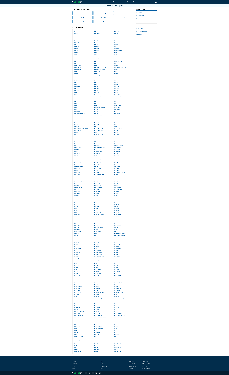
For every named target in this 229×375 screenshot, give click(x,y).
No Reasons (76, 88)
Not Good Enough (77, 265)
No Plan (75, 84)
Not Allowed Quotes (118, 244)
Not (125, 17)
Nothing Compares (98, 315)
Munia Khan (131, 368)
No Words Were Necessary (99, 107)
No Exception (96, 48)
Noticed (115, 328)
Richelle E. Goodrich (146, 361)
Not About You (97, 242)
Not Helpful (96, 267)
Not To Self (96, 296)
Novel (82, 13)
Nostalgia (103, 17)
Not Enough (76, 256)
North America (97, 223)
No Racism (96, 86)
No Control (116, 42)
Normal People (77, 214)
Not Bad (95, 248)
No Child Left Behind (78, 37)
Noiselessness (97, 139)
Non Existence (77, 157)
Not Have (76, 267)
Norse (115, 219)
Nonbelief (116, 174)
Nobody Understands (98, 130)
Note (115, 305)
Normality (96, 216)
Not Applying (96, 246)
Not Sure (96, 290)
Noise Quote (116, 138)
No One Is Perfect (117, 77)
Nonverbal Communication (79, 197)
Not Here (116, 267)
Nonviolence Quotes (98, 198)
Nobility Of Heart (117, 118)
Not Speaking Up (97, 288)
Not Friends (76, 263)
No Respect (116, 88)
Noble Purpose (77, 122)
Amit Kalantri (139, 12)
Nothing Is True (97, 320)
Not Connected (117, 252)
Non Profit (96, 166)
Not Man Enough (97, 273)
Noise (75, 138)
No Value (76, 103)
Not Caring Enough (78, 252)
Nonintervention (97, 189)
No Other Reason (77, 80)
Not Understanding (98, 298)
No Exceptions (117, 48)
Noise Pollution (97, 138)
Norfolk (75, 210)
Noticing (75, 330)
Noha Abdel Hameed (98, 134)
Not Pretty (76, 280)
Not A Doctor (116, 240)
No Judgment (117, 59)
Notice (75, 328)
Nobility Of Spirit (77, 120)
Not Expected (97, 258)
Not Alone (76, 246)
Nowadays (116, 349)
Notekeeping (96, 309)
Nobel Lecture (77, 115)
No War (75, 105)
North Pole (116, 227)
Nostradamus (77, 239)
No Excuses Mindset (118, 50)
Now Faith (96, 347)
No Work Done (117, 107)
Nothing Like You (117, 322)
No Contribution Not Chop (99, 42)
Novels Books (97, 343)
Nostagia (76, 235)
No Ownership (97, 80)
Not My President (117, 275)
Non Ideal (96, 160)
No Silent (76, 94)
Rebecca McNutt (139, 25)
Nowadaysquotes (77, 351)
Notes (115, 309)
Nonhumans (76, 189)
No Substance (117, 94)
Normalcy (76, 216)
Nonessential (97, 183)
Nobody (115, 126)
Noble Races (116, 122)
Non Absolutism (77, 147)
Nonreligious (96, 193)
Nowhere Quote (117, 351)
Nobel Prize (116, 115)
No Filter (75, 54)
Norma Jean (116, 210)
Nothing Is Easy (77, 319)
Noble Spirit (76, 124)
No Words (76, 107)
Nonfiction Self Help (78, 187)
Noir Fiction (96, 136)
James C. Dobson (140, 28)
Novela (95, 340)
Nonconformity (97, 179)
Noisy (115, 139)
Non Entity (96, 155)
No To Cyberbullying (118, 99)
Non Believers (117, 149)
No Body (96, 35)
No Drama (116, 44)
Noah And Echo (117, 109)
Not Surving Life (77, 292)
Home (106, 1)
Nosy (115, 239)
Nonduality (116, 181)
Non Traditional (97, 172)
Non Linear (116, 164)
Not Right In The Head (118, 282)
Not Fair (115, 258)
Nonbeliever (76, 176)
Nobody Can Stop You (98, 128)
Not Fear (75, 259)
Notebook (76, 309)
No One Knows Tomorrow (99, 78)
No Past (95, 82)
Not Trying (76, 298)
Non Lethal (96, 164)
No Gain (115, 54)
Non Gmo (76, 160)
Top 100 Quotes (103, 366)
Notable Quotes (117, 303)
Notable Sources (77, 305)
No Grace (76, 57)
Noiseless (76, 139)
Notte (115, 332)
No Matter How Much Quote (100, 67)
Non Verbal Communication (119, 172)
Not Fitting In (116, 259)
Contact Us (74, 363)
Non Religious (77, 168)
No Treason (76, 101)
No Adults (96, 31)
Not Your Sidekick (97, 301)
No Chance (116, 35)
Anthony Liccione (145, 366)
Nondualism (96, 181)
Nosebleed (76, 233)
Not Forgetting (117, 261)
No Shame (116, 92)
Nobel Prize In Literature (99, 117)
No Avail (75, 35)
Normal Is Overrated (98, 212)
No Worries (76, 109)
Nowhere (96, 351)
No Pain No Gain (117, 80)
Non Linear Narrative (78, 166)
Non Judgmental (77, 164)
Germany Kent (139, 34)
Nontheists (96, 195)
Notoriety (76, 332)
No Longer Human (77, 65)
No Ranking (116, 86)
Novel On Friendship (98, 338)
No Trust (96, 101)
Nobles (115, 124)
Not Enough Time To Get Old (120, 256)
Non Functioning (97, 158)
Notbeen (96, 305)
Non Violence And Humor (99, 174)
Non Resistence (97, 168)
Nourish (75, 334)
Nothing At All (97, 313)
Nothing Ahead (77, 313)
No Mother (116, 73)
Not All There (96, 244)
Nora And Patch (117, 204)
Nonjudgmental (77, 191)
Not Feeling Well (97, 259)
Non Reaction (117, 166)
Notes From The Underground (80, 311)
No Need (76, 75)
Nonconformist (77, 179)
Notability (116, 301)
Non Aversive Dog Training (79, 149)
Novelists (76, 341)
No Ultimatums (117, 101)
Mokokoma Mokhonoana (141, 31)
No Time (116, 97)
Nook (75, 202)
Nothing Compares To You (119, 315)
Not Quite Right (97, 280)
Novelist (115, 340)
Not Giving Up (97, 263)
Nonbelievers (97, 176)
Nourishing (96, 334)
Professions (102, 368)
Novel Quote (116, 338)
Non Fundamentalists (118, 158)
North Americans (117, 223)
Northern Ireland (77, 229)
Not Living (76, 273)
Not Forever (96, 261)
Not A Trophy (76, 242)
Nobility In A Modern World (99, 118)
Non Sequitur (117, 168)
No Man (95, 65)
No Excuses (96, 50)
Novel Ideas (76, 338)
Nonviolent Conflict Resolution (80, 200)
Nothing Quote (77, 324)
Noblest (95, 126)
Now (82, 17)
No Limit (75, 63)
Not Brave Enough (97, 250)
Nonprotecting (77, 193)
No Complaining (117, 38)
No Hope (116, 57)
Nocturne (76, 132)
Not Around (116, 246)
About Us (74, 361)
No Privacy (96, 84)
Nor (74, 204)
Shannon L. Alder (140, 15)
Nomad (115, 141)
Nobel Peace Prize (98, 115)
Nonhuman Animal (98, 187)
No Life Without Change (119, 61)
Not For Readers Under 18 (79, 261)
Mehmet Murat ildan (146, 368)
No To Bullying (97, 99)
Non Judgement (77, 162)
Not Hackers (116, 265)
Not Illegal (76, 269)
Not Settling (116, 286)
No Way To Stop (117, 105)
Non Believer (96, 149)
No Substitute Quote (98, 96)
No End (115, 46)
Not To (115, 294)
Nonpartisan (116, 191)
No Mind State (97, 71)
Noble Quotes (97, 122)
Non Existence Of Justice (99, 157)
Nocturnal (116, 130)
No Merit (116, 69)
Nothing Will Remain (98, 326)
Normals (75, 218)
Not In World (116, 269)
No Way (95, 105)
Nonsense (116, 193)
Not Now (96, 277)
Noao (115, 111)
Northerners (96, 229)
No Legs (75, 61)
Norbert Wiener (117, 206)
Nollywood (96, 141)
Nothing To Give (97, 324)
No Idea (95, 59)
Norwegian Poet (77, 231)
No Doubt (96, 44)
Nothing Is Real (77, 320)
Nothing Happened (118, 317)
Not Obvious (116, 277)
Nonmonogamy (97, 191)
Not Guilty (96, 265)
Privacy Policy (75, 364)
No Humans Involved (78, 59)
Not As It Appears (77, 248)
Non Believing (77, 151)
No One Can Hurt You (78, 77)
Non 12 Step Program (118, 145)
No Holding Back (97, 57)
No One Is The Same (78, 78)
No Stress (96, 94)
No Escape (76, 48)
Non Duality (76, 155)
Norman (95, 218)
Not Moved (96, 275)
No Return (96, 90)
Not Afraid (76, 244)
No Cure (75, 44)
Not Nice (76, 277)
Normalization (117, 216)
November (96, 345)
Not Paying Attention (78, 279)
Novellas (116, 341)
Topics (121, 1)
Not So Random (77, 288)
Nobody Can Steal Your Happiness (81, 128)
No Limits (116, 63)
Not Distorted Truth (98, 254)
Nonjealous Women (118, 189)
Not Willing (76, 300)
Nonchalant (76, 178)
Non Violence (77, 174)
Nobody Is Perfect (77, 130)
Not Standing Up (117, 288)
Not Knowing (76, 271)
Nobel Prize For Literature (79, 117)
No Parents (76, 82)
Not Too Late (116, 296)
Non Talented (77, 172)
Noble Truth (96, 124)
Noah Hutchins (77, 111)
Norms (115, 218)
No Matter (116, 65)
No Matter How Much (78, 67)
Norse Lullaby (77, 221)
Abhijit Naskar (131, 361)
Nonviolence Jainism (118, 197)
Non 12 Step (96, 145)
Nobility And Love (77, 118)
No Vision (96, 103)
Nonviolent (116, 198)
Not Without (96, 300)
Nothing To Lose (117, 324)
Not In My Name (97, 269)
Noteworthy (96, 311)
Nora (95, 204)
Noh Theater (76, 134)
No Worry (96, 109)
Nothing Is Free (97, 319)
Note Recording (97, 307)
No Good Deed (97, 56)
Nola (75, 141)
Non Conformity (97, 153)
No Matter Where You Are (99, 69)
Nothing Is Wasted (118, 320)
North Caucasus (117, 225)
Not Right (96, 282)
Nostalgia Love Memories (119, 235)
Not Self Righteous (78, 286)
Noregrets (96, 208)
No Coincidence (117, 37)
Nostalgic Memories (98, 237)
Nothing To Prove (77, 326)
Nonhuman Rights (117, 187)
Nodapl (95, 132)
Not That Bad (76, 294)
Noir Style (116, 136)
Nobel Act (96, 113)
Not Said (76, 284)
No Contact (76, 42)
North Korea (76, 227)
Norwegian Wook (97, 231)
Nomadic (76, 143)
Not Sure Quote (117, 290)
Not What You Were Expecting (120, 298)
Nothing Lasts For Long (79, 322)
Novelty (75, 345)
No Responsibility (77, 90)
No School (76, 92)
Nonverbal (116, 195)
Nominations (96, 143)
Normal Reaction (117, 214)
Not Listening (117, 271)
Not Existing (76, 258)
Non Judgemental (97, 162)
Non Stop (96, 170)
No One (115, 75)
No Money (76, 73)
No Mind (75, 71)
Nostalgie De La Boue (118, 237)
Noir (75, 136)
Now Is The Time (117, 347)
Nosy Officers (77, 240)
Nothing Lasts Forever (98, 322)
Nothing (103, 13)
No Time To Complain (78, 99)
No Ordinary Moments (118, 78)
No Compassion (97, 38)
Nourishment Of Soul (78, 336)
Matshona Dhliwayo (132, 366)
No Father (76, 52)
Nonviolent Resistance (119, 200)
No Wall (115, 103)
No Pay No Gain (117, 82)
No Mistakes (116, 71)
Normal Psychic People (99, 214)
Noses (95, 233)
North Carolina (97, 225)
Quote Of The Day (104, 364)
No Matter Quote (77, 69)
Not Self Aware (117, 284)
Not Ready (116, 280)
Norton (115, 229)
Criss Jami (144, 364)
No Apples (116, 33)
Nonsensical (76, 195)
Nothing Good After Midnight (100, 317)
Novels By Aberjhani (118, 343)
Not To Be (76, 296)
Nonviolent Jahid (97, 200)
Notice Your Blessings (98, 328)
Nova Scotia (96, 336)
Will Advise (138, 21)
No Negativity (97, 75)
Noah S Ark (96, 111)
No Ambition (116, 31)
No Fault (96, 52)
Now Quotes (96, 349)
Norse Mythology (97, 221)
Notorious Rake (97, 332)
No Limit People (97, 63)
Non (75, 145)
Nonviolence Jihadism (78, 198)
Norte (115, 221)
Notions (115, 330)
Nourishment (116, 334)
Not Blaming (76, 250)
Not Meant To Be (77, 275)
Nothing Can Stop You (78, 315)
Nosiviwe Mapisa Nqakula (119, 233)
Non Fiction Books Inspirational (80, 158)
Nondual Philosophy (78, 181)
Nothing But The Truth (118, 313)
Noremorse (116, 208)
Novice (115, 345)
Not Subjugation (77, 290)
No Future (96, 54)
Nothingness (116, 326)
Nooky (95, 202)
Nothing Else (76, 317)
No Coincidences (77, 38)
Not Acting (116, 242)
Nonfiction (116, 185)
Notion (95, 330)
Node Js (116, 132)
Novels (82, 21)
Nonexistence (117, 183)
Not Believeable (117, 248)
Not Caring (116, 250)
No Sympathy (97, 97)
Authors (114, 1)
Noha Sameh (116, 134)
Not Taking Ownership (118, 292)
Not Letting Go (97, 271)
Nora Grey (76, 206)
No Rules (116, 90)
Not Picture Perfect (98, 279)
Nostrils (95, 239)
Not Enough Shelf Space (99, 256)
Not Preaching (117, 279)
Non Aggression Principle (99, 147)
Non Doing (116, 153)
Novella (95, 341)
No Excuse (76, 50)
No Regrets (96, 88)
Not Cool (76, 254)
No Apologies (97, 33)
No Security (96, 92)
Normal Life (116, 212)
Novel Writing (124, 13)
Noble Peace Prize (118, 120)
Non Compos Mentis (98, 151)
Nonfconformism (97, 185)
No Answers (76, 33)
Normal (75, 212)
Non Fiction (116, 157)
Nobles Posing (77, 126)
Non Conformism (117, 151)
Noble (95, 120)
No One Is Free (97, 77)
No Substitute (77, 96)
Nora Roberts (96, 206)
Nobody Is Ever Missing (119, 128)
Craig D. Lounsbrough (146, 363)
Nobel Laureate (117, 113)
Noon (115, 202)
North (75, 223)
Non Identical (117, 160)
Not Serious (96, 286)
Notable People (97, 303)
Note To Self (116, 307)
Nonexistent (76, 185)
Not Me (115, 273)
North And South (77, 225)
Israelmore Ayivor (140, 18)
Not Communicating (98, 252)
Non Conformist (77, 153)
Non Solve (76, 170)
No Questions (77, 86)
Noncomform (96, 178)
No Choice (96, 37)
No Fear (115, 52)
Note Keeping (77, 307)
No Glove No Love (78, 56)
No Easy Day (76, 46)
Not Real (76, 282)
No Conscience (117, 40)
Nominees (116, 143)
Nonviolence (96, 197)
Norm (95, 210)
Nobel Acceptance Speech (79, 113)
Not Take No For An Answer (99, 292)
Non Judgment (117, 162)
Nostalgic (76, 237)
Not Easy (116, 254)
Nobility (115, 117)
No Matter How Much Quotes (120, 67)
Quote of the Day (131, 1)
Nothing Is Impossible (118, 319)
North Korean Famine (98, 227)
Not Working (116, 300)
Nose (115, 231)
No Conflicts (96, 40)
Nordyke (75, 208)
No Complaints (77, 40)
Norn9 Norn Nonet (98, 219)
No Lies (95, 61)
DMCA (73, 368)
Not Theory (96, 294)
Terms (73, 366)
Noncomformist (117, 178)
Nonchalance (117, 176)
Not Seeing (96, 284)
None (75, 183)
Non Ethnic (116, 155)
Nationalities (102, 369)
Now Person (76, 349)
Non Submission (117, 170)
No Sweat (76, 97)
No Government (117, 56)
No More (96, 73)
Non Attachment (117, 147)
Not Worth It (76, 301)
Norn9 (75, 219)
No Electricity (96, 46)
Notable (75, 303)
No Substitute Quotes (118, 96)
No (103, 21)
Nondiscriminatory (118, 179)
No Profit (116, 84)
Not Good (116, 263)
